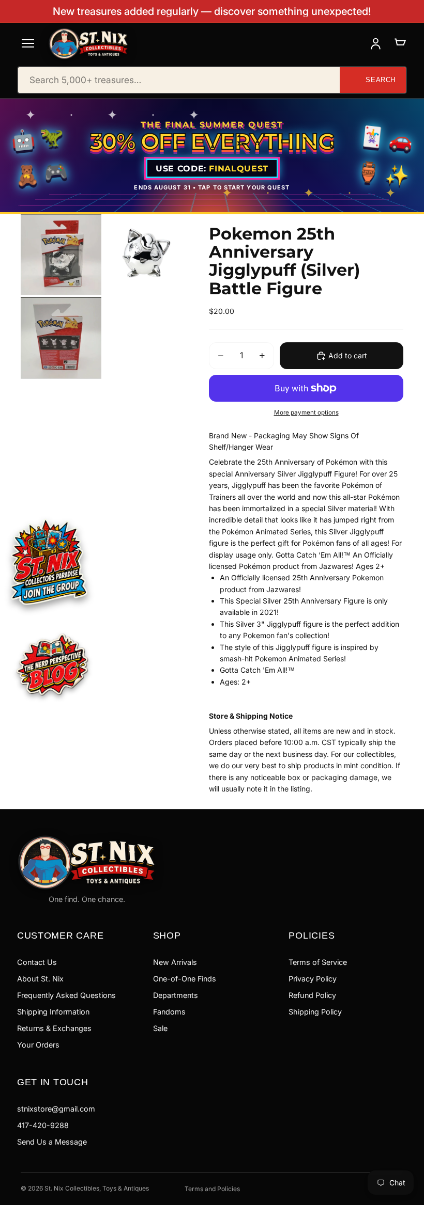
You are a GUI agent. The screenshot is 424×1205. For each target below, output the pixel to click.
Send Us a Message (52, 1141)
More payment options (306, 412)
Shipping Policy (315, 1011)
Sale (160, 1028)
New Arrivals (175, 962)
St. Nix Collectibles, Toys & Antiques (96, 1188)
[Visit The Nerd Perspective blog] (52, 666)
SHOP (167, 935)
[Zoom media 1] (61, 254)
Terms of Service (318, 962)
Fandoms (169, 1011)
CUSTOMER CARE (60, 935)
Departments (175, 995)
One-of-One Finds (184, 978)
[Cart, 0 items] (400, 44)
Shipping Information (53, 1011)
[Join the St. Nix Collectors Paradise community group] (48, 561)
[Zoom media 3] (61, 337)
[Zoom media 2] (143, 254)
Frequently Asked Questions (66, 995)
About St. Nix (40, 978)
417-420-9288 (43, 1125)
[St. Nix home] (88, 43)
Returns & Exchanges (54, 1028)
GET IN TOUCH (52, 1081)
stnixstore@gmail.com (56, 1108)
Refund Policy (312, 995)
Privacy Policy (313, 978)
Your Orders (38, 1044)
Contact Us (37, 962)
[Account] (376, 44)
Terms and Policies (212, 1189)
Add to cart (347, 355)
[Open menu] (28, 43)
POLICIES (312, 935)
